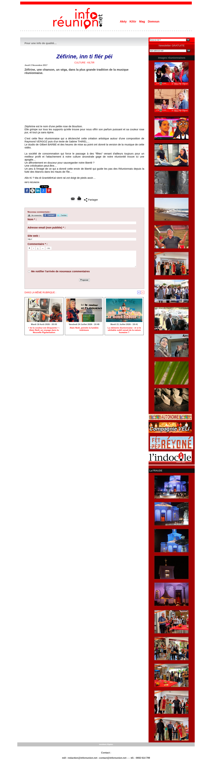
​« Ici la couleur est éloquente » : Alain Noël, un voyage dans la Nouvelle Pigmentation (44, 330)
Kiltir (133, 21)
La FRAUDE (155, 470)
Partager (92, 199)
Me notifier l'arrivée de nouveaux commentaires (60, 271)
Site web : (34, 235)
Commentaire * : (37, 244)
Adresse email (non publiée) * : (46, 227)
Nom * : (32, 219)
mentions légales (106, 744)
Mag (142, 21)
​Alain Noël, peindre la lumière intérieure (84, 329)
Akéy (123, 21)
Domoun (153, 21)
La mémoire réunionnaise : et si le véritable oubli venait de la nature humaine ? (124, 330)
